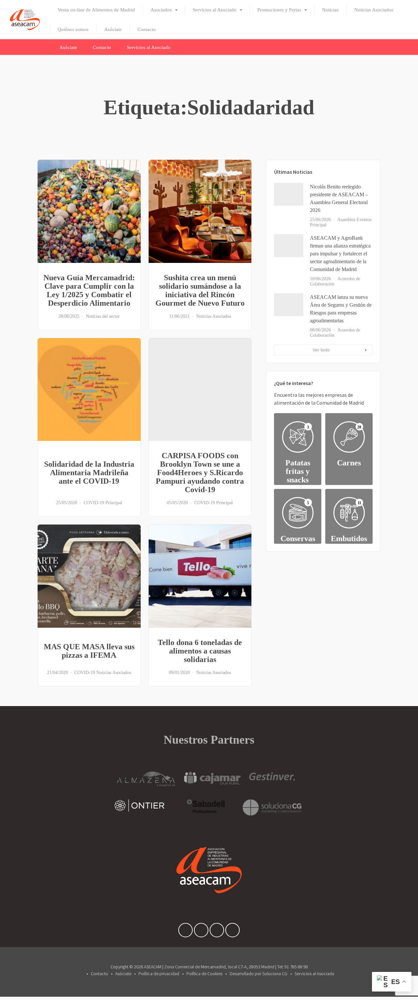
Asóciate (113, 29)
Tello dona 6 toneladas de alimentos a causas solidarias (200, 651)
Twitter (201, 932)
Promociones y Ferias (279, 9)
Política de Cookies (204, 973)
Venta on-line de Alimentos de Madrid (96, 9)
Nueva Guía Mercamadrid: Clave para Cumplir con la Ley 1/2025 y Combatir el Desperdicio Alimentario (89, 290)
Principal (113, 502)
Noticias (330, 9)
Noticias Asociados (373, 9)
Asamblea (346, 219)
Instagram (232, 932)
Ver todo (321, 350)
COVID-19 (94, 502)
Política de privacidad (158, 973)
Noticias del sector (103, 316)
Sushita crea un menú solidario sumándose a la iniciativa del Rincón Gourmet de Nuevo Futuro (200, 290)
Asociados (161, 9)
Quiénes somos (72, 29)
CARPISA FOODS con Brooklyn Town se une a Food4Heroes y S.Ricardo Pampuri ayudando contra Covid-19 (200, 472)
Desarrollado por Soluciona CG (258, 973)
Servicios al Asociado (214, 9)
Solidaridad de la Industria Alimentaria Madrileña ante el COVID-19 (89, 472)
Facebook (185, 932)
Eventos (364, 219)
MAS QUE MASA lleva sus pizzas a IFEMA (89, 650)
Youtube (216, 932)
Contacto (146, 29)
